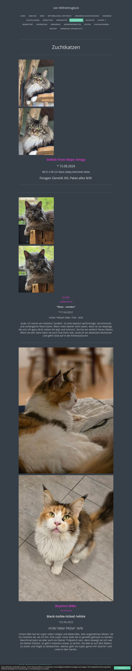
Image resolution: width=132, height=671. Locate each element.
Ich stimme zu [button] (122, 668)
